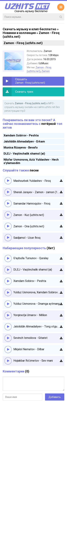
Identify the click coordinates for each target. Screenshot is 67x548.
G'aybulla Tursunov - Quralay (30, 258)
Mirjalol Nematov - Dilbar (28, 349)
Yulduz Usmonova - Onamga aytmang (36, 303)
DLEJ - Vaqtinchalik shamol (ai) (24, 153)
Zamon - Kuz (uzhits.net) (28, 215)
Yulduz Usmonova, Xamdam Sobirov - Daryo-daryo (36, 292)
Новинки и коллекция (19, 33)
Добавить (55, 397)
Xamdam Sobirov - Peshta (21, 135)
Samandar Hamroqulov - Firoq (31, 203)
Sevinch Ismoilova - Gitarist (30, 338)
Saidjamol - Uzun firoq (26, 237)
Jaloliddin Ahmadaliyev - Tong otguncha (36, 326)
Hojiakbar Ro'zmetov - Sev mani (33, 360)
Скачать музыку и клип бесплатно (29, 29)
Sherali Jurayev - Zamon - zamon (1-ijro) (36, 192)
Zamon (45, 71)
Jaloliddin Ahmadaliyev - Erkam (24, 141)
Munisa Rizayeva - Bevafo (21, 147)
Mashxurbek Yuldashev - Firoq (32, 180)
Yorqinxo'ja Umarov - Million (30, 315)
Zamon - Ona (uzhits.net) (28, 226)
